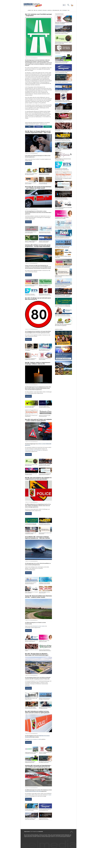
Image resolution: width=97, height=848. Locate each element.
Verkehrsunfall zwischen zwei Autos (33, 791)
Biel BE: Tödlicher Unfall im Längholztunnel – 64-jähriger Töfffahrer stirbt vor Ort (38, 363)
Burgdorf (40, 10)
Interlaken (44, 10)
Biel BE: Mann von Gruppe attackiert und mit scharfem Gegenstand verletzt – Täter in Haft (38, 132)
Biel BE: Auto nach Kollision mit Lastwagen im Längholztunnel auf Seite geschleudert (38, 478)
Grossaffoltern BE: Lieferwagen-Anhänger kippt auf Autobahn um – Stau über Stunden (37, 537)
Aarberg (29, 10)
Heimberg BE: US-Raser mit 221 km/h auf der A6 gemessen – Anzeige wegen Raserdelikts (38, 245)
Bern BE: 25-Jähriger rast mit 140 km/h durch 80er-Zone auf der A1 (38, 298)
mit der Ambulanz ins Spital (35, 739)
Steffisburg (64, 10)
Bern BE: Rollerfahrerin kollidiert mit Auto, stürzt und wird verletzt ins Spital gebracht (37, 712)
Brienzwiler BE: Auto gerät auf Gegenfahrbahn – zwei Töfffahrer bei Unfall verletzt (38, 187)
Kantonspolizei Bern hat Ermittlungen (33, 450)
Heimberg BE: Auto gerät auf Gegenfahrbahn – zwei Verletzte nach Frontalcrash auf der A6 (38, 766)
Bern (35, 10)
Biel (37, 10)
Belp (32, 10)
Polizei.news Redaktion (33, 153)
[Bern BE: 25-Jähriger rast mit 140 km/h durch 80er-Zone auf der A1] (38, 314)
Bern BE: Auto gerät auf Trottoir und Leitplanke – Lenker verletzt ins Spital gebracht (38, 420)
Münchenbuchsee (55, 10)
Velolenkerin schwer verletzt (39, 626)
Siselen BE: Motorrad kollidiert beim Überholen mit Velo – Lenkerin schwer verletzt (38, 596)
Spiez (61, 10)
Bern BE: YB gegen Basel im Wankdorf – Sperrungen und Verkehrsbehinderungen (36, 654)
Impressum (27, 831)
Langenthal (49, 10)
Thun (68, 10)
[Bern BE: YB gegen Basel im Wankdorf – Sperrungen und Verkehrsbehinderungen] (38, 665)
